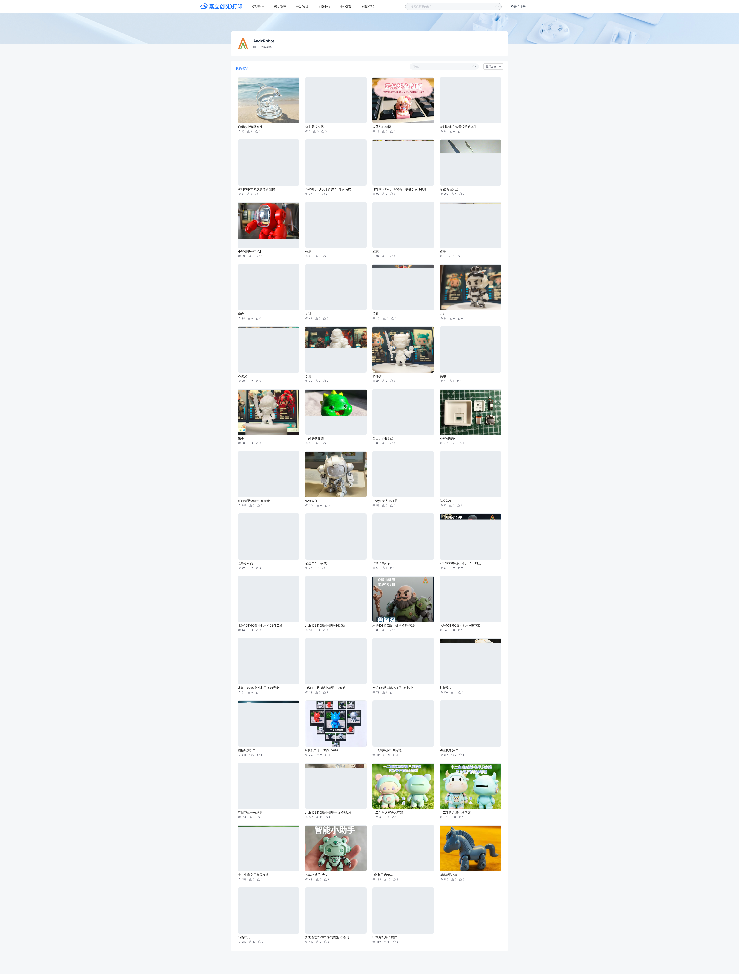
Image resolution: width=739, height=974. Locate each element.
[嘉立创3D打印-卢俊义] (268, 349)
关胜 (375, 314)
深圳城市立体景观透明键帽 (256, 189)
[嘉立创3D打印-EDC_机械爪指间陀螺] (403, 723)
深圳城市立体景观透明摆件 (458, 127)
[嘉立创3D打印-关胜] (403, 287)
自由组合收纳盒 (383, 438)
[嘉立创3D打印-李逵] (336, 349)
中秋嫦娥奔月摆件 (384, 937)
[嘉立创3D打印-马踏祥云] (268, 910)
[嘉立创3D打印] (221, 6)
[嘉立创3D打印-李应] (268, 287)
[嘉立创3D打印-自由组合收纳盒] (403, 412)
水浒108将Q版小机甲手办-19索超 (328, 812)
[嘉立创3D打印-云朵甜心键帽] (403, 100)
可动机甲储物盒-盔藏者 (254, 501)
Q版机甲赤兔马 (382, 875)
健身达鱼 (446, 501)
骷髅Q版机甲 (247, 750)
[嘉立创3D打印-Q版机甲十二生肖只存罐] (336, 723)
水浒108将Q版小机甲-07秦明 (325, 688)
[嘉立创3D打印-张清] (336, 225)
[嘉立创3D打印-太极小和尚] (268, 536)
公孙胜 (377, 376)
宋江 (443, 314)
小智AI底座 (447, 438)
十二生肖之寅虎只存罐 (387, 812)
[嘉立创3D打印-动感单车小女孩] (336, 536)
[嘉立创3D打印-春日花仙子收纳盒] (268, 786)
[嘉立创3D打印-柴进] (336, 287)
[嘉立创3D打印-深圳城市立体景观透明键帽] (268, 162)
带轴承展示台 (381, 563)
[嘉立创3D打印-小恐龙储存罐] (336, 412)
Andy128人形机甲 (384, 501)
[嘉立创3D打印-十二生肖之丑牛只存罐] (470, 786)
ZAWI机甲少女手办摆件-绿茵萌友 (328, 189)
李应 (241, 314)
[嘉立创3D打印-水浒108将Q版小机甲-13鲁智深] (403, 599)
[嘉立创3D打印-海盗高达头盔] (470, 162)
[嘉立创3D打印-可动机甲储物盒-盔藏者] (268, 474)
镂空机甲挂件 (449, 750)
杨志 (375, 251)
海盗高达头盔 (449, 189)
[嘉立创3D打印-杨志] (403, 225)
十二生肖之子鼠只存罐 (253, 875)
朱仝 (241, 438)
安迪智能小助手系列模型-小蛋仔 (327, 937)
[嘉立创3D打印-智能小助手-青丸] (336, 848)
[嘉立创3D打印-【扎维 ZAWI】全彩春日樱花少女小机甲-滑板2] (403, 162)
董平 (443, 251)
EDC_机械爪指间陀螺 (387, 750)
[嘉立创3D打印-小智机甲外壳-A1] (268, 225)
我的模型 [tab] (242, 68)
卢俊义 (242, 376)
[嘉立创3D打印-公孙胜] (403, 349)
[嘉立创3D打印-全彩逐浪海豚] (336, 100)
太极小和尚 (245, 563)
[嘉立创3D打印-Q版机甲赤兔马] (403, 848)
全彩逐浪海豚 (314, 127)
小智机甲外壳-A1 (249, 251)
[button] (493, 66)
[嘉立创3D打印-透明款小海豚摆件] (268, 100)
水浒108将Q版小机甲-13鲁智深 (393, 625)
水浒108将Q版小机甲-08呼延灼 (259, 688)
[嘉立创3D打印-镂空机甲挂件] (470, 723)
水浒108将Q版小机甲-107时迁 (460, 563)
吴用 (443, 376)
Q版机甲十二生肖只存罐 (321, 750)
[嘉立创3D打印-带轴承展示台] (403, 536)
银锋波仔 (311, 501)
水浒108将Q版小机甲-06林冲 (392, 688)
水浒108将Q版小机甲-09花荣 (460, 625)
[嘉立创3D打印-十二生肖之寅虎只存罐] (403, 786)
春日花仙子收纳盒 (250, 812)
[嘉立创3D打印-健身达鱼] (470, 474)
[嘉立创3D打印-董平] (470, 225)
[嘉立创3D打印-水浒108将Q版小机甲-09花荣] (470, 599)
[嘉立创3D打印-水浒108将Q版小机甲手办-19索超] (336, 786)
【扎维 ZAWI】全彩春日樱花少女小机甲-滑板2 (402, 189)
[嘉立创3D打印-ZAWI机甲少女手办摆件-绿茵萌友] (336, 162)
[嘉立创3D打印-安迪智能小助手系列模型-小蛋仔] (336, 910)
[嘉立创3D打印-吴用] (470, 349)
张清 (308, 251)
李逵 (308, 376)
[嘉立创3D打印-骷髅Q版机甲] (268, 723)
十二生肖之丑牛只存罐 (455, 812)
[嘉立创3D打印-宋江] (470, 287)
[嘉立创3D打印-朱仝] (268, 412)
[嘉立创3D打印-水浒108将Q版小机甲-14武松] (336, 599)
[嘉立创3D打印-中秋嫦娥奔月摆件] (403, 910)
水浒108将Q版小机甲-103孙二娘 (260, 625)
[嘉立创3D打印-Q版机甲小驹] (470, 848)
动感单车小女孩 (316, 563)
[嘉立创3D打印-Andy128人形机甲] (403, 474)
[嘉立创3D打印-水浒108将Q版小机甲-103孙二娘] (268, 599)
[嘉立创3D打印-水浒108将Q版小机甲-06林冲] (403, 661)
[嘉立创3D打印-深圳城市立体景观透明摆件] (470, 100)
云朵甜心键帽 (381, 127)
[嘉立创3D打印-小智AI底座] (470, 412)
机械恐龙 (446, 688)
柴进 (308, 314)
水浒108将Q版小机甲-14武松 (325, 625)
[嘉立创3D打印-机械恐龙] (470, 661)
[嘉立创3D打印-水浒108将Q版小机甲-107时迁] (470, 536)
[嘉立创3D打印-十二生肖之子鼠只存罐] (268, 848)
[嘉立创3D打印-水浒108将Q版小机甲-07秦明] (336, 661)
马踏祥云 (244, 937)
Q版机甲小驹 (448, 875)
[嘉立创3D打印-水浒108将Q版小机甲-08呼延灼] (268, 661)
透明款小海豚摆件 (250, 127)
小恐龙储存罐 (314, 438)
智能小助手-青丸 (316, 875)
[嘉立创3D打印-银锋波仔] (336, 474)
